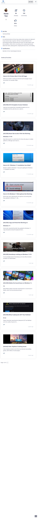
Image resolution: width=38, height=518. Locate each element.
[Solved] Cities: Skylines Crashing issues (14, 346)
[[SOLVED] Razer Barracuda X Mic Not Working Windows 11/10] (18, 126)
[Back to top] (36, 516)
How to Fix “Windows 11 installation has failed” (17, 165)
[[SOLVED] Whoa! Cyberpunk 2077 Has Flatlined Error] (18, 307)
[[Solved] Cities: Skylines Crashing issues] (18, 339)
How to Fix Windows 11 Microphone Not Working (17, 194)
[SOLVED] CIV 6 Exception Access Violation (15, 105)
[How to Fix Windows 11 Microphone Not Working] (18, 186)
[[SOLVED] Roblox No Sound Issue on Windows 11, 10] (18, 275)
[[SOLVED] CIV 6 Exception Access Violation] (18, 97)
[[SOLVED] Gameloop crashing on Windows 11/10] (18, 247)
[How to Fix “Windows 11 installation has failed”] (18, 157)
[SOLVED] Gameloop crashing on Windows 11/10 (17, 254)
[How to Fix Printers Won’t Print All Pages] (18, 68)
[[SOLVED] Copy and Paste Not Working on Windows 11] (18, 215)
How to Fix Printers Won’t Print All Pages (15, 76)
